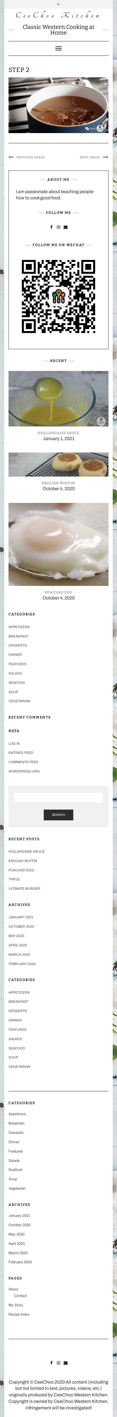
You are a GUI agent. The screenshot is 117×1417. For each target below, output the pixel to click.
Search (58, 814)
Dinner (15, 655)
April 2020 (18, 945)
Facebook (51, 226)
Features (17, 664)
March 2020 (19, 955)
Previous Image (31, 157)
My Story (16, 1305)
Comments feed (23, 762)
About (13, 1289)
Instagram (58, 226)
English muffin (23, 861)
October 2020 (21, 927)
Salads (15, 673)
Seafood (17, 683)
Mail (65, 226)
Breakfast (18, 636)
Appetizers (19, 627)
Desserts (18, 645)
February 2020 (22, 964)
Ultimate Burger (24, 889)
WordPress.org (24, 771)
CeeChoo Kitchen (59, 15)
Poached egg (21, 870)
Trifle (14, 879)
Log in (14, 744)
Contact (20, 1296)
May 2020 (16, 936)
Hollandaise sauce (27, 851)
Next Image (90, 157)
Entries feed (21, 753)
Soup (13, 692)
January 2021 (21, 917)
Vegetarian (19, 701)
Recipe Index (19, 1314)
